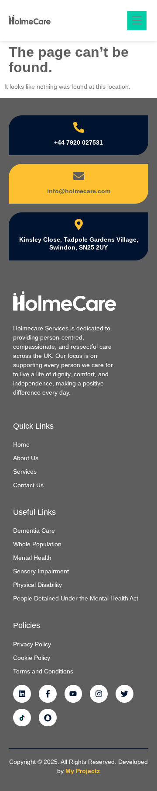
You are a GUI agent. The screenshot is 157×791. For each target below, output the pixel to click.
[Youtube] (73, 694)
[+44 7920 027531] (78, 127)
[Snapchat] (48, 718)
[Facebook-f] (48, 694)
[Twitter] (124, 694)
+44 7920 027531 (78, 142)
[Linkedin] (22, 694)
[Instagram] (99, 694)
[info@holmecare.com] (78, 175)
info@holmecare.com (78, 190)
